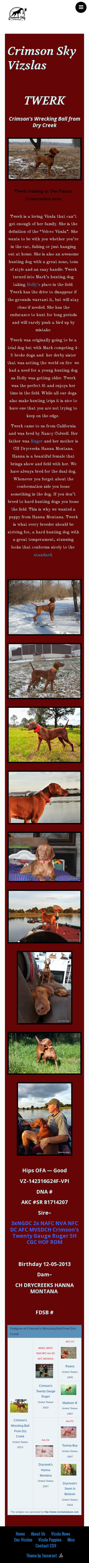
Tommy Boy (70, 1445)
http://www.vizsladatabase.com (61, 1512)
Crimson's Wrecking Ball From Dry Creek (20, 1428)
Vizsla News (60, 1534)
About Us (38, 1534)
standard (43, 555)
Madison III (70, 1403)
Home (20, 1534)
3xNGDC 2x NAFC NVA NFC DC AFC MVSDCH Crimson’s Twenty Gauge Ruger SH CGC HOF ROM (44, 1232)
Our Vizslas (23, 1540)
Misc (71, 1540)
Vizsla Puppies (50, 1540)
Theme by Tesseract (41, 1556)
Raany (70, 1366)
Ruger (37, 441)
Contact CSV (46, 1546)
